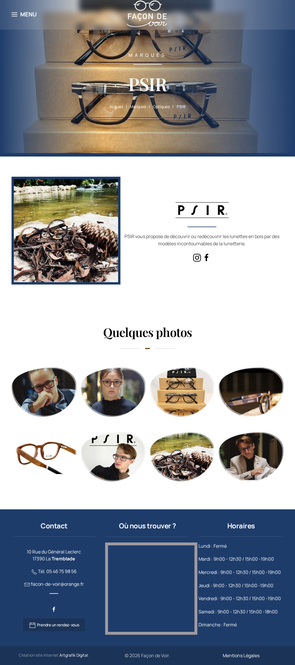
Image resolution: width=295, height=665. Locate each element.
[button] (24, 14)
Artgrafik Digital (73, 655)
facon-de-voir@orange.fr (57, 584)
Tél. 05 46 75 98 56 (57, 571)
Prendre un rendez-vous (57, 625)
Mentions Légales (241, 655)
